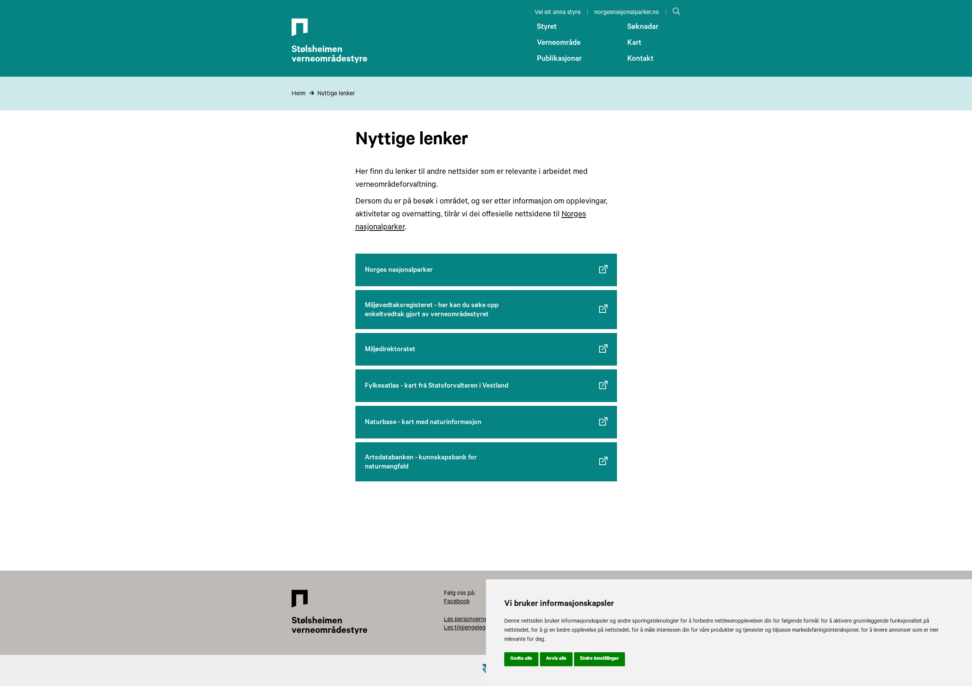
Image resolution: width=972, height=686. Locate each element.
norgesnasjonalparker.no (626, 12)
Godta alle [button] (521, 659)
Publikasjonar (559, 59)
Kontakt (640, 59)
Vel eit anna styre (558, 12)
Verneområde (559, 43)
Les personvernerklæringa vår (483, 620)
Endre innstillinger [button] (599, 659)
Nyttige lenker (336, 94)
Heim (299, 94)
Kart (634, 43)
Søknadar (642, 28)
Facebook (457, 602)
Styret (547, 28)
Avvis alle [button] (556, 659)
